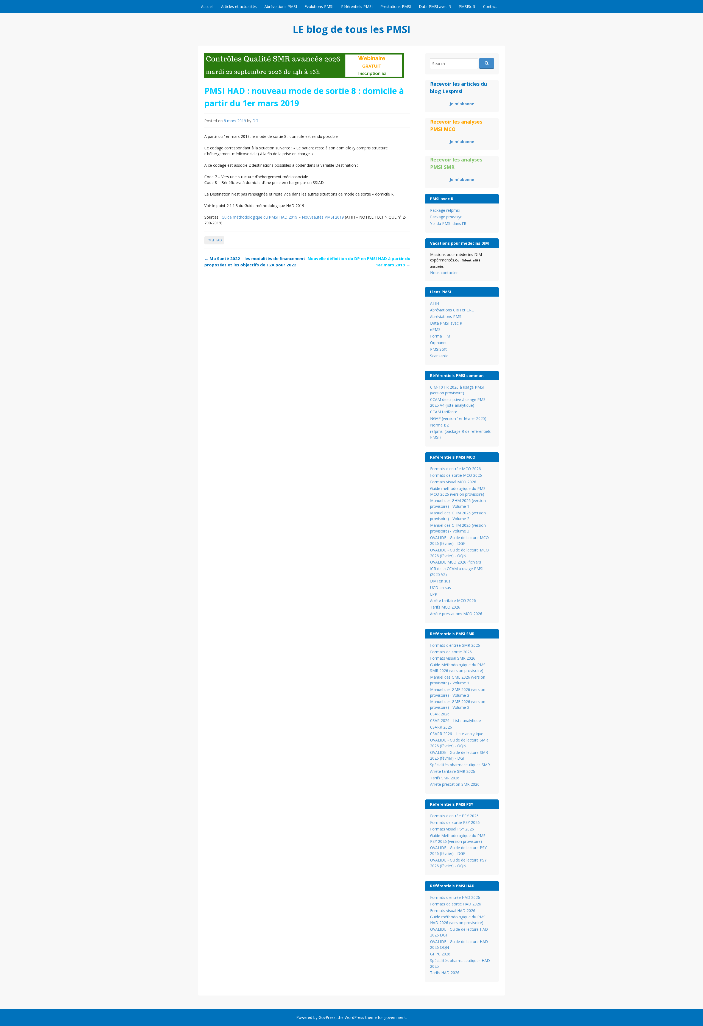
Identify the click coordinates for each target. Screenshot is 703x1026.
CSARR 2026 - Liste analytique (456, 733)
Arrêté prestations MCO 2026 (456, 613)
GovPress (327, 1017)
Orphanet (438, 342)
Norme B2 (439, 425)
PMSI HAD (214, 240)
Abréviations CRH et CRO (452, 310)
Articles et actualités (239, 6)
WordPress (354, 1017)
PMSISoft (467, 6)
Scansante (439, 355)
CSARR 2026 (441, 727)
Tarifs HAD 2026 (444, 972)
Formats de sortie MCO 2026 (456, 475)
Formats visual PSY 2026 (452, 829)
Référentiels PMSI (357, 6)
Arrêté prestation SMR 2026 (454, 784)
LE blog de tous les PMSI (352, 29)
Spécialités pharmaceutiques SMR (460, 764)
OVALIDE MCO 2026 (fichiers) (456, 562)
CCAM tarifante (443, 411)
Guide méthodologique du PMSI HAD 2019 (259, 217)
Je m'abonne (462, 103)
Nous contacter (444, 272)
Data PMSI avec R (435, 6)
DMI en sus (440, 581)
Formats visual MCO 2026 (453, 481)
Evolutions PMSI (319, 6)
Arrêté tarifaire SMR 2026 (452, 771)
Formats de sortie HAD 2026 (455, 904)
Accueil (207, 6)
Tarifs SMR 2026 (444, 777)
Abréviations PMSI (280, 6)
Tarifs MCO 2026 (445, 607)
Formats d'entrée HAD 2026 (455, 897)
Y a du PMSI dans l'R (448, 223)
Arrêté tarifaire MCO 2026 (453, 600)
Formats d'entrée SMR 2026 (455, 645)
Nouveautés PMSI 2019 (323, 217)
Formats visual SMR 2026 (452, 658)
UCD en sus (440, 587)
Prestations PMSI (395, 6)
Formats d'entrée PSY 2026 (454, 815)
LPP (433, 594)
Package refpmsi (445, 210)
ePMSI (436, 329)
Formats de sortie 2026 (451, 651)
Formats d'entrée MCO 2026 (455, 468)
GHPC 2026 (440, 954)
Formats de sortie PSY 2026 (455, 822)
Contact (490, 6)
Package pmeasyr (446, 216)
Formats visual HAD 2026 (452, 910)
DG (255, 120)
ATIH (434, 303)
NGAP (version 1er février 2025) (458, 418)
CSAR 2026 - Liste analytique (455, 720)
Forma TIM (440, 336)
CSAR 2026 (440, 713)
